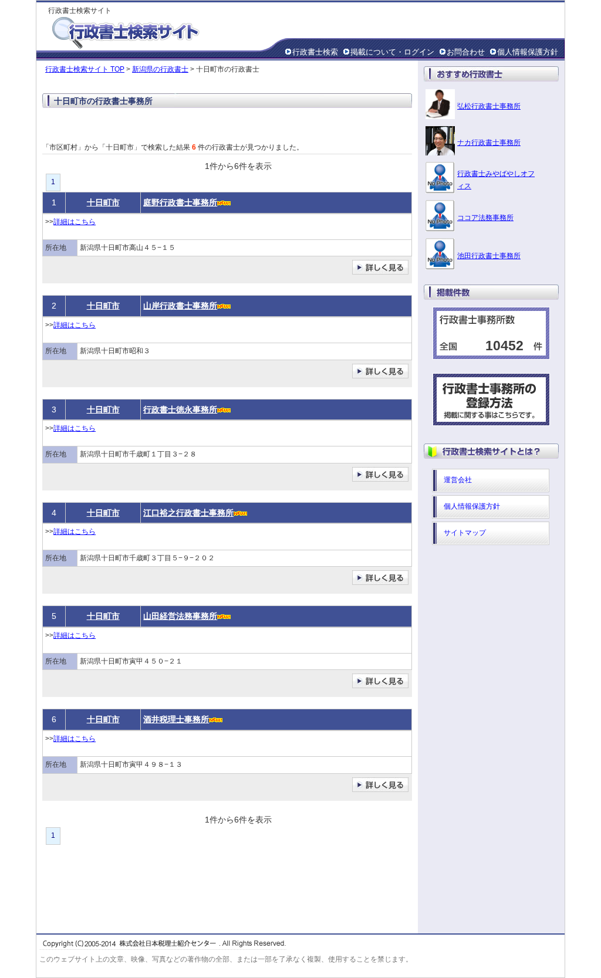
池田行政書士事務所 (489, 256)
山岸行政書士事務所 (180, 305)
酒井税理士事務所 (176, 719)
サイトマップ (465, 533)
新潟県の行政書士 (160, 69)
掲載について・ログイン (392, 52)
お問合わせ (466, 52)
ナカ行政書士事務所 (489, 142)
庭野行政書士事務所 (180, 202)
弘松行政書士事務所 (489, 106)
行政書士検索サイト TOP (84, 69)
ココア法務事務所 (485, 218)
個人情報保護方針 (527, 52)
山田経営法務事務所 (180, 616)
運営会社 (458, 480)
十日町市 (103, 202)
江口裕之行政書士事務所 (188, 512)
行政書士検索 (315, 52)
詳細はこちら (74, 222)
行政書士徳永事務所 (180, 409)
